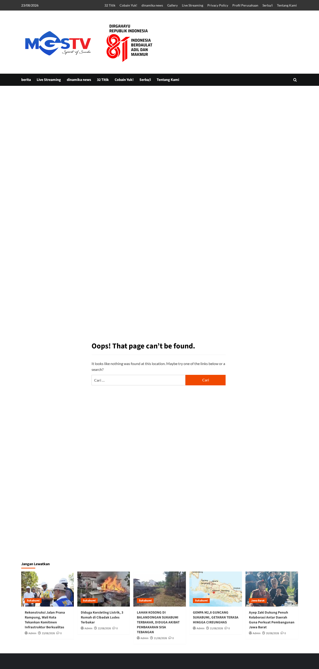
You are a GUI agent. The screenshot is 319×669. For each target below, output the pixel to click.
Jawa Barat (258, 601)
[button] (295, 80)
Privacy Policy (217, 5)
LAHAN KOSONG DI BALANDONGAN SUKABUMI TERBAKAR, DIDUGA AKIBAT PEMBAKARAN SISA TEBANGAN (158, 622)
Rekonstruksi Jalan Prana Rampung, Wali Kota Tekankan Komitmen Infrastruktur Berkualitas (45, 620)
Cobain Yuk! (128, 5)
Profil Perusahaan (245, 5)
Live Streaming (192, 5)
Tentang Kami (287, 5)
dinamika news (152, 5)
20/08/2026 (272, 633)
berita (26, 79)
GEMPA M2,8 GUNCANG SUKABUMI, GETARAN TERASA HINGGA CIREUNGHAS (215, 617)
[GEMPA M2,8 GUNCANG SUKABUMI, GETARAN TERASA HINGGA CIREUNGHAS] (215, 589)
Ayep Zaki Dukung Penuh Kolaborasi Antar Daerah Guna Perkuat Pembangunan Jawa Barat (271, 620)
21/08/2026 (160, 638)
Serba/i (267, 5)
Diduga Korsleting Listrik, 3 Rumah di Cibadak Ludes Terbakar (102, 617)
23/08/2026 (48, 633)
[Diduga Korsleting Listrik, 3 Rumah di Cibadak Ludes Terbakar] (103, 589)
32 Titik (109, 5)
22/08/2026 (104, 628)
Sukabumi (33, 601)
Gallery (172, 5)
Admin (32, 633)
